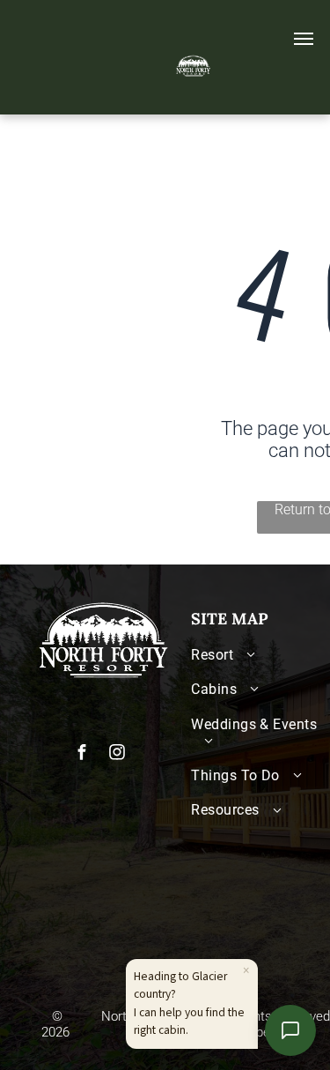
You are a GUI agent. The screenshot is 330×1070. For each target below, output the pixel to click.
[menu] (303, 38)
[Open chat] (290, 1030)
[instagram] (117, 754)
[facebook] (82, 754)
